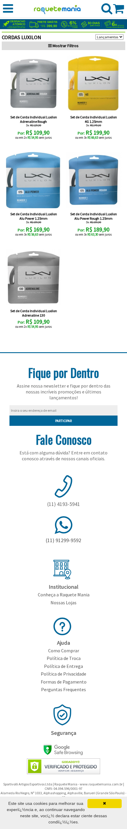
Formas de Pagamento (64, 682)
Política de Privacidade (63, 674)
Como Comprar (63, 650)
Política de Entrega (63, 666)
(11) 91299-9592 (63, 540)
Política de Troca (64, 658)
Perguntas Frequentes (63, 689)
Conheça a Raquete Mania (63, 595)
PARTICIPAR (63, 420)
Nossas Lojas (63, 602)
